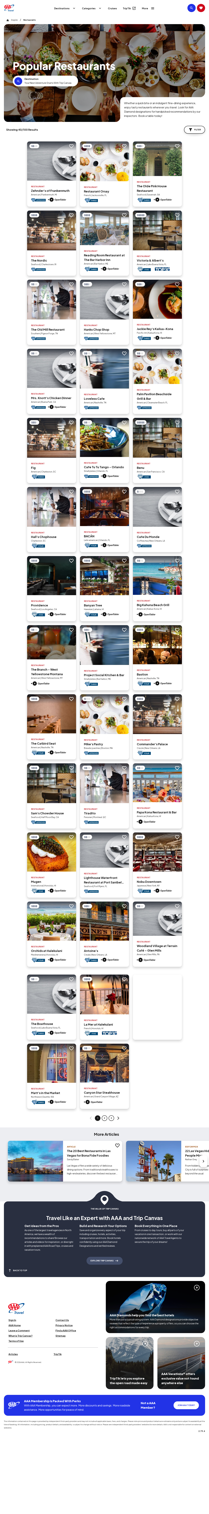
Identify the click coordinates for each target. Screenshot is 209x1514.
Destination (31, 78)
